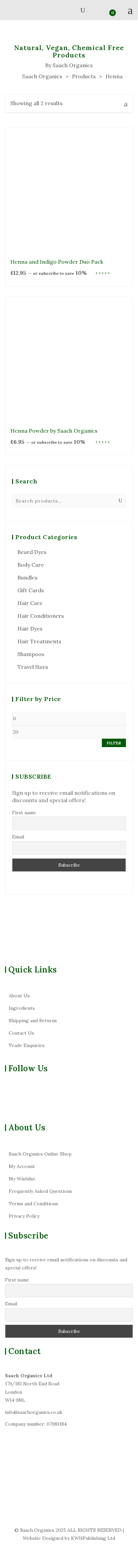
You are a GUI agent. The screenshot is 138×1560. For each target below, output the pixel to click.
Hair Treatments (39, 641)
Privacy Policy (24, 1216)
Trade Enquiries (27, 1045)
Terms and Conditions (33, 1204)
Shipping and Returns (33, 1020)
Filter (114, 742)
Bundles (27, 577)
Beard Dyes (32, 552)
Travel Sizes (32, 666)
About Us (19, 996)
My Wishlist (22, 1179)
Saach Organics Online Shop (40, 1154)
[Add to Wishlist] (124, 184)
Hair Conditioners (40, 615)
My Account (22, 1166)
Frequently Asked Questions (40, 1191)
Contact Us (21, 1033)
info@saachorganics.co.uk (33, 1412)
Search (120, 501)
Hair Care (30, 603)
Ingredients (22, 1008)
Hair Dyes (30, 628)
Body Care (30, 564)
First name (24, 813)
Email (18, 837)
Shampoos (30, 654)
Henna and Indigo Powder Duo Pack (56, 261)
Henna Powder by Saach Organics (53, 430)
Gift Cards (30, 590)
